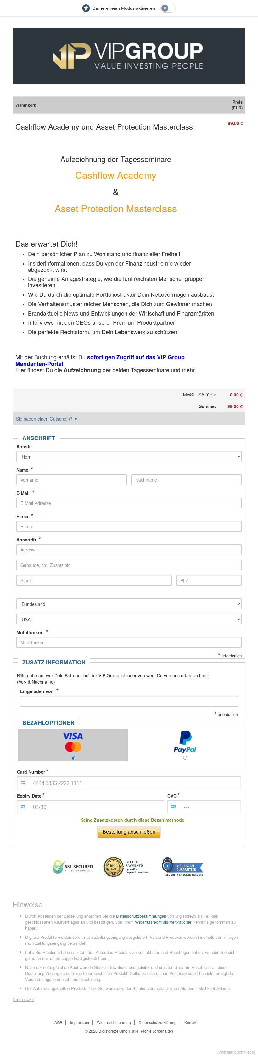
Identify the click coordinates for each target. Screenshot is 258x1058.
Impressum (79, 1022)
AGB (58, 1022)
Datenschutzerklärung (158, 1022)
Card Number (31, 772)
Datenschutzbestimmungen (141, 916)
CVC (172, 795)
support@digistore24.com (85, 958)
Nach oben (23, 999)
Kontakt (190, 1022)
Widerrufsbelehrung (114, 1022)
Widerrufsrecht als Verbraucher (163, 922)
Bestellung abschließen (129, 831)
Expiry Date (29, 795)
